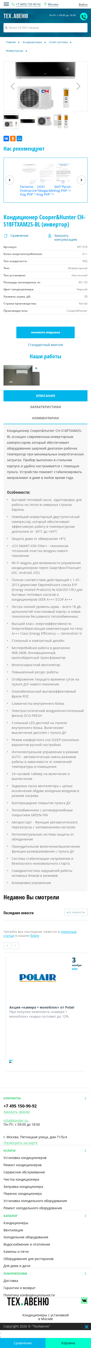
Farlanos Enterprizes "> (28, 190)
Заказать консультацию (65, 238)
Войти (83, 5)
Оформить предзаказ (45, 332)
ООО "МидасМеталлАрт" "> (45, 190)
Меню (6, 4)
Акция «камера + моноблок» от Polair (41, 1007)
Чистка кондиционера (21, 1179)
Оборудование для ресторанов (28, 1259)
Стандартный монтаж (45, 345)
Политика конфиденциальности (29, 1295)
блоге (34, 935)
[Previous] (9, 180)
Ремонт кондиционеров (23, 1165)
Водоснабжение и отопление (27, 1244)
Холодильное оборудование (26, 1237)
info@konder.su (16, 1120)
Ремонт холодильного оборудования (33, 1208)
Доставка (11, 1280)
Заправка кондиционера (23, 1186)
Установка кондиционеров (25, 1157)
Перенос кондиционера (23, 1193)
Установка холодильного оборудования (35, 1201)
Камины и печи (16, 1251)
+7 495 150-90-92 (20, 1106)
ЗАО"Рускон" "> (62, 188)
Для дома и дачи (17, 1265)
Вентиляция (13, 1230)
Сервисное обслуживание (24, 1172)
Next (15, 945)
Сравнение (23, 1343)
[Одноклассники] (13, 138)
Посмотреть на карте (21, 1143)
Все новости (76, 912)
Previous (7, 945)
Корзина (68, 1343)
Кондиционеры (16, 1223)
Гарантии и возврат (20, 1288)
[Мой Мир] (19, 138)
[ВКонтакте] (6, 138)
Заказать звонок (17, 1112)
